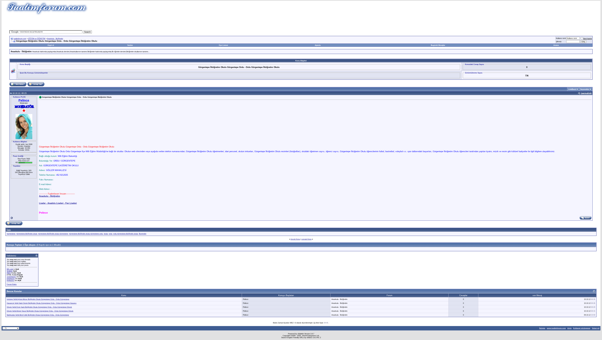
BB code (10, 269)
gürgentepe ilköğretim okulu (26, 234)
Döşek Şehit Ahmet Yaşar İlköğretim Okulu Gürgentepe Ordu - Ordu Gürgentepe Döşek (40, 311)
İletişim (542, 328)
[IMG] (9, 273)
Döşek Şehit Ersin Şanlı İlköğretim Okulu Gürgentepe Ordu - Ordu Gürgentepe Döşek (39, 307)
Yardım (130, 45)
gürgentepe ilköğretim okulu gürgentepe (53, 234)
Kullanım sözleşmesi (581, 328)
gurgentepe (11, 234)
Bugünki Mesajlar (438, 45)
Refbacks (10, 280)
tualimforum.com (20, 39)
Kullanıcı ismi (561, 38)
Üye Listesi (223, 45)
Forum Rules (12, 284)
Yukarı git (595, 328)
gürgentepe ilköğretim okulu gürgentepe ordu (86, 234)
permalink (586, 93)
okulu (106, 234)
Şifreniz (559, 41)
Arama (556, 45)
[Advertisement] (244, 23)
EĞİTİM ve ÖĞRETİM (36, 39)
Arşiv (569, 328)
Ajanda (318, 45)
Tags (8, 230)
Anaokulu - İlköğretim (55, 39)
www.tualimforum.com (556, 328)
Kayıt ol (51, 45)
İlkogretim (142, 234)
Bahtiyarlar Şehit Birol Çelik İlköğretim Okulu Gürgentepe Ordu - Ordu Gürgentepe (38, 315)
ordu (110, 234)
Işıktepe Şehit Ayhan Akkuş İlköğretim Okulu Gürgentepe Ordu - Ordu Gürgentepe (38, 299)
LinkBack (572, 89)
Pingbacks (11, 278)
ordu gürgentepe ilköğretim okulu (125, 234)
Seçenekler (584, 89)
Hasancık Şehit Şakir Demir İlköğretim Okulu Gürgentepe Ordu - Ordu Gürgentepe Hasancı (42, 303)
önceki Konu (295, 239)
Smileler (10, 271)
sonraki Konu (306, 239)
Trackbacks (11, 277)
